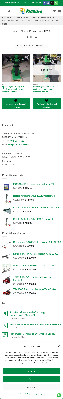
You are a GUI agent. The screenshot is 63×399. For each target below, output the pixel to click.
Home (15, 31)
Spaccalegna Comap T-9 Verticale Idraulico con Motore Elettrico (13, 89)
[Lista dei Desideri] (54, 11)
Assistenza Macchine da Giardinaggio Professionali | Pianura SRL (28, 313)
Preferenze (31, 387)
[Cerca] (9, 11)
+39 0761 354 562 (15, 140)
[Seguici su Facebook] (44, 3)
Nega (31, 379)
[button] (58, 346)
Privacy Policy (36, 394)
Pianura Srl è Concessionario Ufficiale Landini (32, 333)
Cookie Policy (24, 394)
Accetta (31, 371)
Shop (23, 31)
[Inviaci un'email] (52, 3)
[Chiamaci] (56, 3)
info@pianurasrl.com (18, 144)
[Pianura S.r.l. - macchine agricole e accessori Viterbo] (31, 11)
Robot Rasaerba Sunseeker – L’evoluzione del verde (35, 324)
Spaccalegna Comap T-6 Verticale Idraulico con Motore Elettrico (44, 89)
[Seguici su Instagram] (48, 3)
